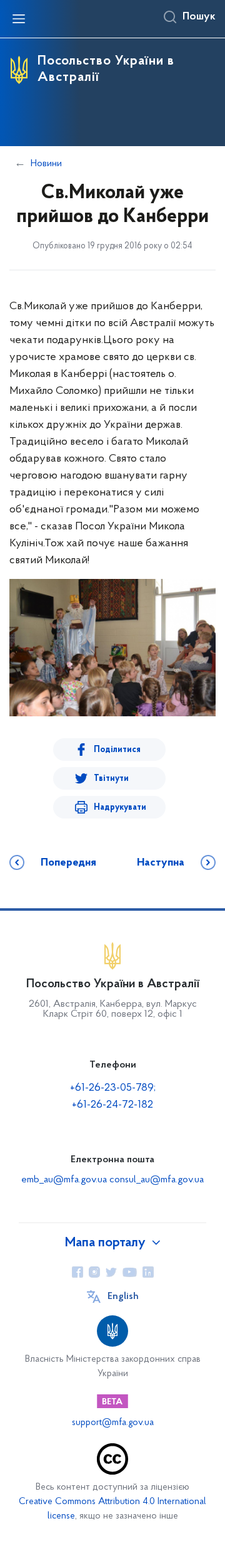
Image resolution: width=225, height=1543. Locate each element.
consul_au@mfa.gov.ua (156, 1180)
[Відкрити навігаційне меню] (18, 19)
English (123, 1296)
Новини (46, 164)
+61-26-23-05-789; (113, 1088)
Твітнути (111, 778)
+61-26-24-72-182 (112, 1105)
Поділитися (117, 750)
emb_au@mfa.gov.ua (64, 1180)
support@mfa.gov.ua (113, 1423)
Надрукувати (120, 807)
